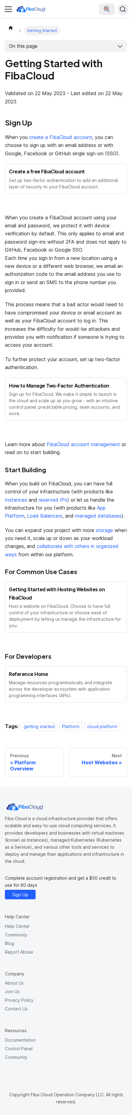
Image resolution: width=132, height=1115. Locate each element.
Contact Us (16, 1008)
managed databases (98, 516)
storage (104, 530)
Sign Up (20, 894)
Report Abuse (19, 952)
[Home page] (11, 27)
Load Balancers (44, 516)
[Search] (122, 9)
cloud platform (102, 726)
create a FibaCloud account (60, 137)
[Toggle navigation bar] (8, 9)
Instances (16, 500)
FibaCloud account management (83, 444)
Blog (9, 943)
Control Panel (19, 1048)
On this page (23, 46)
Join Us (12, 991)
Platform (71, 726)
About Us (14, 983)
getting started (39, 726)
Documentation (20, 1040)
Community (16, 934)
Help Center (17, 926)
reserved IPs (53, 500)
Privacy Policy (19, 1000)
